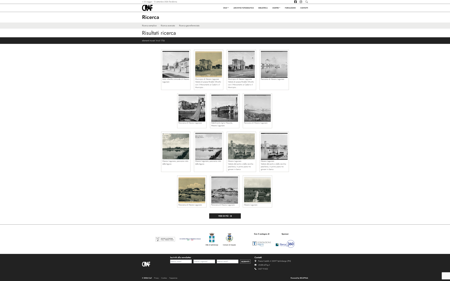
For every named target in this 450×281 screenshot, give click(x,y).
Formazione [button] (290, 8)
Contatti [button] (304, 8)
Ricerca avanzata (168, 25)
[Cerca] (306, 1)
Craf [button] (225, 8)
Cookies (164, 278)
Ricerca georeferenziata (189, 25)
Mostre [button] (275, 8)
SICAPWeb (304, 278)
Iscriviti (245, 261)
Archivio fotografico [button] (243, 8)
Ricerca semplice (149, 25)
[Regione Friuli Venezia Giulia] (165, 239)
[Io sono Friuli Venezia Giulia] (190, 239)
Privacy (156, 278)
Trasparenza (173, 278)
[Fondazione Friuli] (261, 244)
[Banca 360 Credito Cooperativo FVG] (285, 244)
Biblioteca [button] (263, 8)
